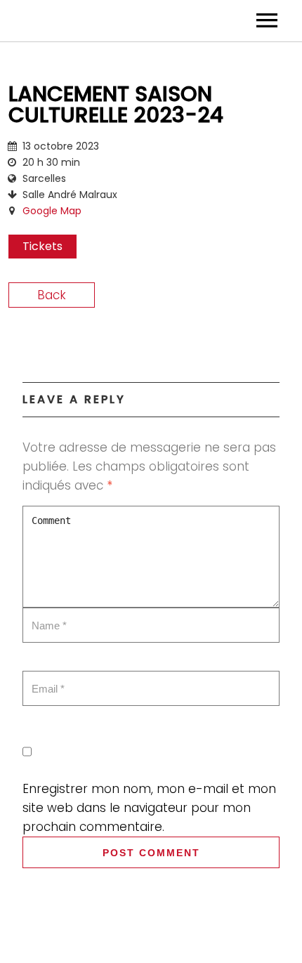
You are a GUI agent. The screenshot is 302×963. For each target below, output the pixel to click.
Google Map (51, 211)
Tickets (42, 246)
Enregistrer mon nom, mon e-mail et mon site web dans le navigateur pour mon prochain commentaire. (149, 807)
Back (51, 295)
